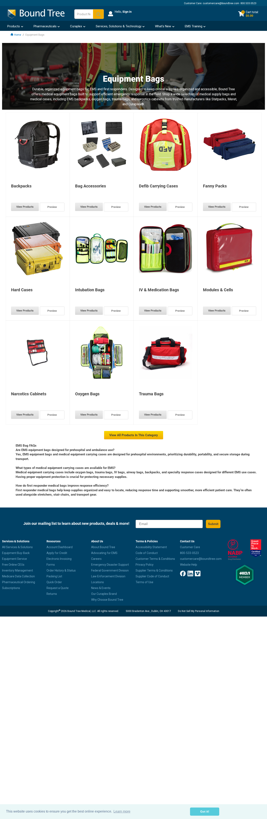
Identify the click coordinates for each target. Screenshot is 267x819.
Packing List (54, 576)
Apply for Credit (57, 553)
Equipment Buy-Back (16, 553)
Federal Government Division (110, 570)
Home (17, 34)
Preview (52, 207)
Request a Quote (58, 588)
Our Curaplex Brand (104, 593)
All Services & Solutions (17, 547)
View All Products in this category (133, 435)
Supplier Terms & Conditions (154, 570)
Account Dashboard (60, 547)
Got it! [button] (204, 811)
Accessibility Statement (151, 547)
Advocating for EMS (104, 553)
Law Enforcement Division (108, 576)
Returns (52, 593)
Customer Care (190, 547)
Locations (97, 582)
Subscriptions (11, 588)
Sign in (127, 11)
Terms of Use (144, 582)
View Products (25, 206)
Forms (51, 564)
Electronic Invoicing (59, 558)
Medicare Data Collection (18, 576)
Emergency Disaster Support (110, 564)
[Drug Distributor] (234, 549)
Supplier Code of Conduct (152, 576)
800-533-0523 (189, 553)
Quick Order (54, 582)
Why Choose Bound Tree (107, 599)
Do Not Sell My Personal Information (198, 611)
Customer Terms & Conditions (155, 558)
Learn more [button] (121, 811)
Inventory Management (17, 570)
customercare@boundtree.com (221, 3)
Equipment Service (14, 558)
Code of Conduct (147, 553)
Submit (213, 524)
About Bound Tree (103, 547)
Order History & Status (61, 570)
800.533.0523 (248, 3)
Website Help (188, 564)
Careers (96, 558)
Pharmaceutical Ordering (18, 582)
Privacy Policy (145, 564)
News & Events (101, 588)
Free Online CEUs (13, 564)
